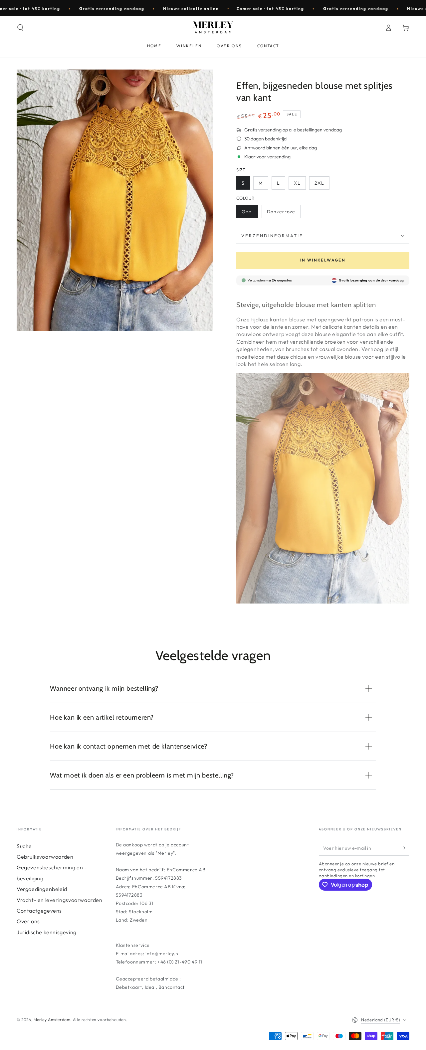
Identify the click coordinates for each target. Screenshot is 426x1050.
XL (297, 183)
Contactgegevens (39, 910)
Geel (247, 212)
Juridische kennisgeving (47, 932)
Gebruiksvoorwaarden (45, 856)
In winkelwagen (323, 260)
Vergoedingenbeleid (42, 889)
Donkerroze (281, 212)
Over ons (28, 921)
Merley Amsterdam (52, 1019)
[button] (20, 27)
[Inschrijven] (405, 848)
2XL (319, 183)
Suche (24, 846)
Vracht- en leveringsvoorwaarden (60, 900)
